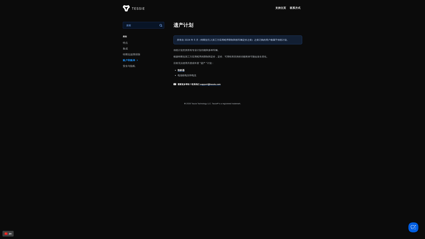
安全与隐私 (129, 66)
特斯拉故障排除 (131, 54)
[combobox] (8, 234)
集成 (125, 48)
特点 (125, 42)
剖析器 (181, 70)
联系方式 (295, 7)
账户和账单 (129, 60)
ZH (10, 233)
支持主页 (280, 7)
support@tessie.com (210, 84)
